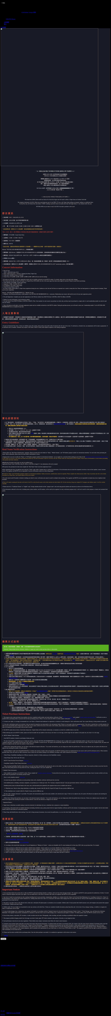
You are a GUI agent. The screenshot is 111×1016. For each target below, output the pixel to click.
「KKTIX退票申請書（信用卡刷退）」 (15, 839)
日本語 (18, 1013)
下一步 (3, 1011)
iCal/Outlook (25, 12)
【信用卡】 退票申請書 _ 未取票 (14, 833)
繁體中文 (9, 1013)
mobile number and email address (88, 717)
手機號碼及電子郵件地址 (70, 653)
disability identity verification (45, 773)
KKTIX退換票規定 (24, 842)
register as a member (67, 717)
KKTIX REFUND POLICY (76, 850)
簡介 (5, 24)
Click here (26, 760)
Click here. (73, 718)
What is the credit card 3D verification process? (88, 752)
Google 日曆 (32, 12)
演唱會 (6, 935)
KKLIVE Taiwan (10, 19)
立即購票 (6, 22)
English (14, 1013)
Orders (79, 725)
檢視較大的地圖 (10, 965)
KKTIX (3, 1014)
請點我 (11, 655)
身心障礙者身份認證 (42, 691)
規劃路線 (3, 965)
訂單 (32, 433)
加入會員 (54, 653)
